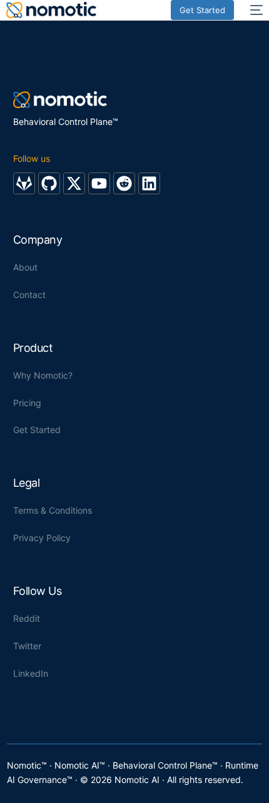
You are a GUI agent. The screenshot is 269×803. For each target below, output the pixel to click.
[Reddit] (124, 183)
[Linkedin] (149, 183)
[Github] (49, 183)
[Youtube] (99, 183)
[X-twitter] (74, 183)
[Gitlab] (24, 183)
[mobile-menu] (254, 10)
